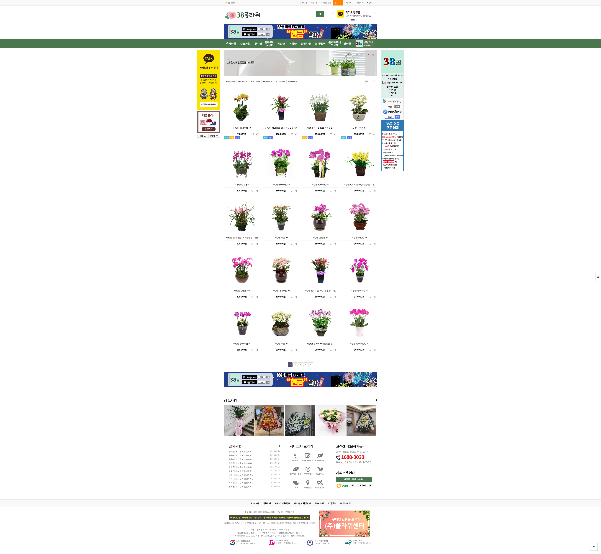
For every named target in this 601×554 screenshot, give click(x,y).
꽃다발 (258, 43)
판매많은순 (230, 81)
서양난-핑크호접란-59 (359, 343)
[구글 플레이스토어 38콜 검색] (392, 103)
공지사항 (235, 446)
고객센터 (331, 503)
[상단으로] (594, 547)
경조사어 (337, 3)
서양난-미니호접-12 (242, 128)
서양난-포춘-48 (359, 128)
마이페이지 (348, 3)
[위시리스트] (253, 134)
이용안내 (267, 503)
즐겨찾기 (232, 3)
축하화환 (231, 43)
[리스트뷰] (366, 81)
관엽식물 (306, 43)
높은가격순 (255, 81)
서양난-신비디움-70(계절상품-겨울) (242, 237)
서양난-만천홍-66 (242, 290)
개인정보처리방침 (302, 503)
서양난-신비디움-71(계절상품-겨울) (359, 184)
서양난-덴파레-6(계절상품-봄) (320, 343)
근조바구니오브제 (334, 43)
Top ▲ (203, 136)
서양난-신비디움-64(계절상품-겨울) (281, 128)
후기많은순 (280, 81)
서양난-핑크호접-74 (281, 184)
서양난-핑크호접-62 (359, 290)
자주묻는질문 (326, 3)
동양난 (281, 43)
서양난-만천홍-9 (242, 184)
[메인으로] (357, 54)
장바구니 (371, 3)
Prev (333, 14)
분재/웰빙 (320, 43)
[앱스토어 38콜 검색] (392, 113)
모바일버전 (345, 503)
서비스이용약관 (282, 503)
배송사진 (300, 400)
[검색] (320, 14)
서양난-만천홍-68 (320, 237)
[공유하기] (257, 134)
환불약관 (319, 503)
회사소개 (254, 503)
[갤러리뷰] (373, 81)
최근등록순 (293, 81)
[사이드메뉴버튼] (598, 277)
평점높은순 (267, 81)
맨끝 (310, 364)
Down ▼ (214, 136)
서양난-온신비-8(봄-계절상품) (320, 128)
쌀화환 (347, 43)
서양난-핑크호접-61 (242, 343)
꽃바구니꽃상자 (270, 43)
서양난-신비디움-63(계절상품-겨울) (320, 290)
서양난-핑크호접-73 (320, 184)
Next (375, 14)
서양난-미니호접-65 (281, 290)
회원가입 (314, 3)
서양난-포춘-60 (281, 343)
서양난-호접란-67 (359, 237)
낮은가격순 (242, 81)
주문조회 (359, 3)
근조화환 (245, 43)
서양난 (293, 43)
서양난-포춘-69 (281, 237)
